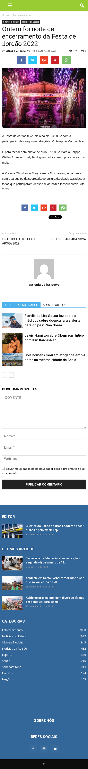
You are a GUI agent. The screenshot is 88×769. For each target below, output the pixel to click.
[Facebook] (33, 749)
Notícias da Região (14, 648)
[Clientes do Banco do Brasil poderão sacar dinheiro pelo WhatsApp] (12, 531)
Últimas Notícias (13, 642)
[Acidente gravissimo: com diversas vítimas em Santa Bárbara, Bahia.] (12, 603)
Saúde (6, 661)
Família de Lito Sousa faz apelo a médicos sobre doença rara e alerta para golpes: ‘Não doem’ (52, 320)
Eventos (7, 673)
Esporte (7, 655)
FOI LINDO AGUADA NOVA (68, 239)
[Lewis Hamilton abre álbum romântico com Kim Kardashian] (12, 346)
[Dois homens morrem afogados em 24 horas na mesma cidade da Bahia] (12, 359)
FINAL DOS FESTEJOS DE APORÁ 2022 (19, 241)
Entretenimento (11, 21)
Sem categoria (11, 667)
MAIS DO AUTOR (54, 305)
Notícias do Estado (30, 21)
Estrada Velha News (18, 50)
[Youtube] (55, 749)
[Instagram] (44, 749)
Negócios (8, 679)
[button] (82, 5)
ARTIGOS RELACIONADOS (21, 305)
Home (5, 15)
